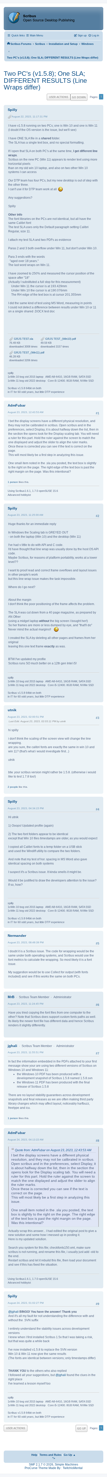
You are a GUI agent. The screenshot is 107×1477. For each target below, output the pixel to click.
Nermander (17, 936)
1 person (13, 482)
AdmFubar (16, 405)
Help (34, 1454)
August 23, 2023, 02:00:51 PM (26, 716)
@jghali (13, 1311)
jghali (12, 1046)
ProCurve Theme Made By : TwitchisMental (54, 1468)
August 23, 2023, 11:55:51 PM (25, 1052)
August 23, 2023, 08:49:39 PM (26, 942)
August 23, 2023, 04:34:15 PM (26, 808)
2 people (13, 786)
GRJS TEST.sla (23, 338)
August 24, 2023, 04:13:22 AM (25, 1139)
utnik (12, 710)
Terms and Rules (50, 1454)
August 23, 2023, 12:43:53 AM (25, 412)
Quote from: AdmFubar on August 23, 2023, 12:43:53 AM (53, 1150)
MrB (11, 997)
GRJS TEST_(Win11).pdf (28, 352)
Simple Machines (66, 1464)
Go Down (79, 97)
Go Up (81, 1428)
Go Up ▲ (70, 1454)
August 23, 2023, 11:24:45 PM (25, 1003)
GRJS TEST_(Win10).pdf (60, 338)
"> (53, 1458)
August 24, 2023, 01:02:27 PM (26, 1303)
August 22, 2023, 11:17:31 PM (29, 116)
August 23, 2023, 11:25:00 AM (25, 515)
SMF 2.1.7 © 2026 (41, 1464)
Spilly (12, 110)
